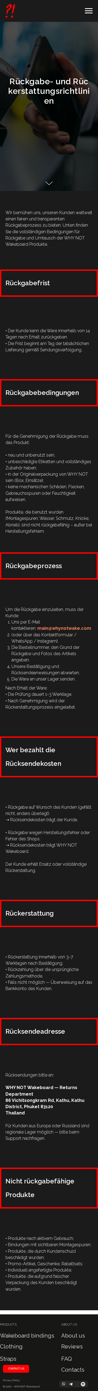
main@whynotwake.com (64, 628)
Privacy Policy (11, 1380)
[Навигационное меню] (89, 11)
